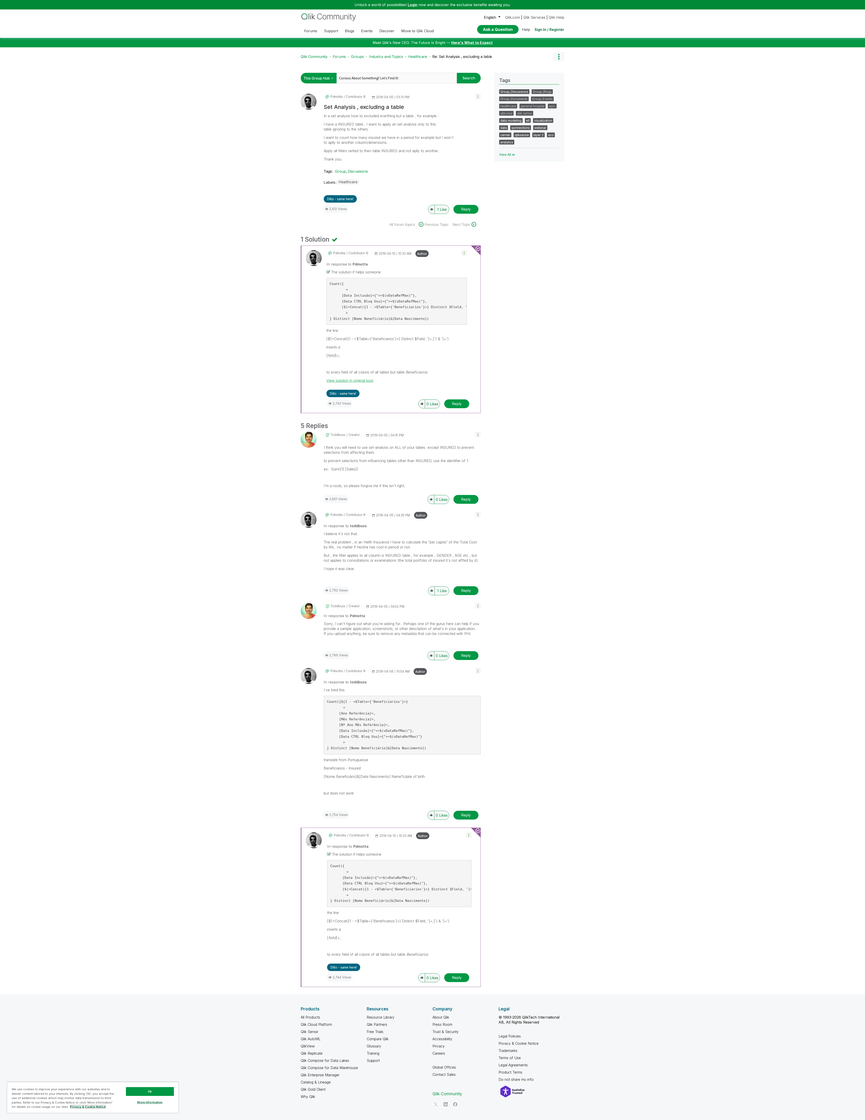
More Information (149, 1102)
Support (373, 1060)
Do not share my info (517, 1079)
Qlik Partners (377, 1024)
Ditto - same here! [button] (340, 199)
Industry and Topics (386, 56)
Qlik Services (534, 17)
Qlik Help (556, 17)
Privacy (438, 1046)
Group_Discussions (351, 171)
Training (373, 1053)
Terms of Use (510, 1058)
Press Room (442, 1024)
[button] (478, 96)
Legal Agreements (513, 1065)
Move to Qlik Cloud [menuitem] (417, 31)
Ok (150, 1091)
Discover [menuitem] (386, 31)
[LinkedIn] (445, 1104)
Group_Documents (514, 99)
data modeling (510, 120)
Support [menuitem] (331, 31)
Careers (438, 1053)
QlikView (308, 1046)
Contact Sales (444, 1074)
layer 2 (538, 135)
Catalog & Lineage (316, 1082)
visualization (543, 120)
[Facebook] (455, 1104)
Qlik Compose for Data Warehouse (329, 1067)
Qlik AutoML (311, 1039)
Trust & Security (445, 1031)
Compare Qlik (378, 1039)
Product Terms (510, 1072)
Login (412, 4)
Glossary (374, 1046)
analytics (506, 142)
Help (526, 29)
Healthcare (417, 56)
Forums (339, 56)
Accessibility (442, 1039)
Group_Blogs (542, 92)
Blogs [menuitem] (349, 31)
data (503, 128)
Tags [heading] (504, 80)
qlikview (506, 113)
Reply (466, 209)
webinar (540, 128)
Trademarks (508, 1050)
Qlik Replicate (312, 1053)
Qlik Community (314, 56)
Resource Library (380, 1017)
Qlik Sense (309, 1031)
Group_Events (542, 99)
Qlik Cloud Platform (316, 1024)
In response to (347, 264)
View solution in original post (349, 380)
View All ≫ (507, 154)
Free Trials (375, 1031)
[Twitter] (435, 1104)
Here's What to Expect (472, 42)
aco (551, 135)
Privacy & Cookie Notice (519, 1043)
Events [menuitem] (367, 31)
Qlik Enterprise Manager (320, 1075)
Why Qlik (308, 1096)
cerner (505, 135)
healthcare (508, 106)
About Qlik (440, 1017)
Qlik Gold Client (313, 1089)
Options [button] (558, 56)
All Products (310, 1017)
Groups (357, 56)
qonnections (520, 128)
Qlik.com (512, 17)
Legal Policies (510, 1036)
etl (528, 120)
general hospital (532, 106)
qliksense (522, 135)
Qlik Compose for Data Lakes (325, 1060)
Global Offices (444, 1067)
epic (552, 106)
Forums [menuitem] (310, 31)
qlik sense (524, 113)
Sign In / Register (549, 29)
